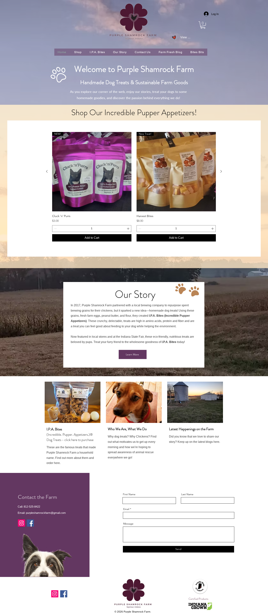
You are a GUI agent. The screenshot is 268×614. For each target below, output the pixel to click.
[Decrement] (55, 228)
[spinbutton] (91, 228)
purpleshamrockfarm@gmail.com (46, 512)
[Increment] (128, 228)
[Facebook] (30, 523)
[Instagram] (21, 523)
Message (128, 523)
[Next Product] (221, 171)
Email (126, 509)
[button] (203, 25)
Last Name (187, 494)
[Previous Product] (47, 171)
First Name (129, 494)
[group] (134, 187)
